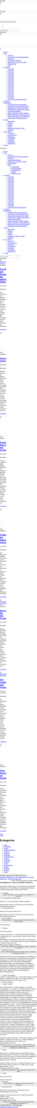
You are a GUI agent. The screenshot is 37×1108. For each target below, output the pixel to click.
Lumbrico (7, 101)
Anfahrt (10, 126)
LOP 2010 (11, 96)
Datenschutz (9, 877)
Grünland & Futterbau (14, 111)
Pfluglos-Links (15, 173)
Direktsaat (11, 59)
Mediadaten (11, 121)
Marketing (5, 1081)
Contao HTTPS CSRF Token (11, 898)
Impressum (3, 879)
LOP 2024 (11, 72)
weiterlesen (3, 329)
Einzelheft (11, 140)
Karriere (10, 123)
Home (5, 52)
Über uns (10, 55)
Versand (30, 877)
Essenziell (5, 893)
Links (9, 65)
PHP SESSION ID (8, 908)
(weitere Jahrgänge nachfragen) (17, 99)
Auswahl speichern (6, 1105)
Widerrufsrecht (23, 877)
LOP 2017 (11, 84)
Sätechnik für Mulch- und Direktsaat (18, 116)
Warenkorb (11, 143)
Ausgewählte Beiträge (14, 60)
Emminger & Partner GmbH (16, 128)
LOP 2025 (11, 70)
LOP (5, 54)
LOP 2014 (11, 89)
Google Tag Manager (8, 975)
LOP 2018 (11, 82)
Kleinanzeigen (12, 64)
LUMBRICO (12, 138)
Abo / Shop (8, 131)
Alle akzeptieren (17, 1105)
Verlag (6, 120)
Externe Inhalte (6, 918)
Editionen (10, 130)
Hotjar (4, 1050)
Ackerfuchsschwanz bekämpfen (17, 104)
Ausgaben (7, 67)
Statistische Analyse (8, 950)
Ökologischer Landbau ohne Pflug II (19, 109)
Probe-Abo (11, 136)
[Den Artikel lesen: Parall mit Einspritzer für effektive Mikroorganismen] (4, 263)
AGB (16, 877)
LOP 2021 (11, 77)
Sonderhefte (7, 103)
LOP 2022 (11, 76)
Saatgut (13, 172)
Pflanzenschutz (15, 170)
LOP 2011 (11, 94)
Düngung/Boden (16, 168)
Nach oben (1, 835)
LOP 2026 (11, 69)
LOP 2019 (11, 81)
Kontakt (10, 125)
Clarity (4, 1073)
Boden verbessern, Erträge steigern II (19, 114)
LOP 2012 (11, 92)
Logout (6, 145)
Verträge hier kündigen (14, 879)
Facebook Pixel (7, 1087)
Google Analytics (7, 984)
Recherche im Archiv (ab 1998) (17, 62)
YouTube (5, 928)
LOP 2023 (11, 74)
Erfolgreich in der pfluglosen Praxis (18, 106)
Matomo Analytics (7, 982)
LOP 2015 (11, 87)
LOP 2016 (11, 86)
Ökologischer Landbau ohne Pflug (18, 108)
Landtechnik (15, 167)
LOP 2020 (11, 79)
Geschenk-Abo (12, 135)
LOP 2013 (11, 91)
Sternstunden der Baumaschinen (17, 118)
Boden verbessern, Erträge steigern (18, 113)
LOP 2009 (11, 98)
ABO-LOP (11, 133)
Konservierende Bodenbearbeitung (18, 57)
